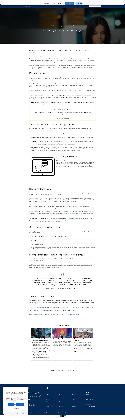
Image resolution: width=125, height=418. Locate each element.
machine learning (79, 193)
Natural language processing (35, 198)
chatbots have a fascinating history (49, 65)
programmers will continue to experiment (77, 218)
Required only (20, 404)
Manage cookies (16, 408)
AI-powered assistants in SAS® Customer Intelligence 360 (42, 258)
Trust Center (49, 412)
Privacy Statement (35, 412)
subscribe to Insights (64, 370)
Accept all (11, 404)
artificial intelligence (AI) (52, 77)
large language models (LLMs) (69, 90)
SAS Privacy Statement (22, 395)
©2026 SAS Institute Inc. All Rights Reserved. (62, 412)
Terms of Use (43, 412)
